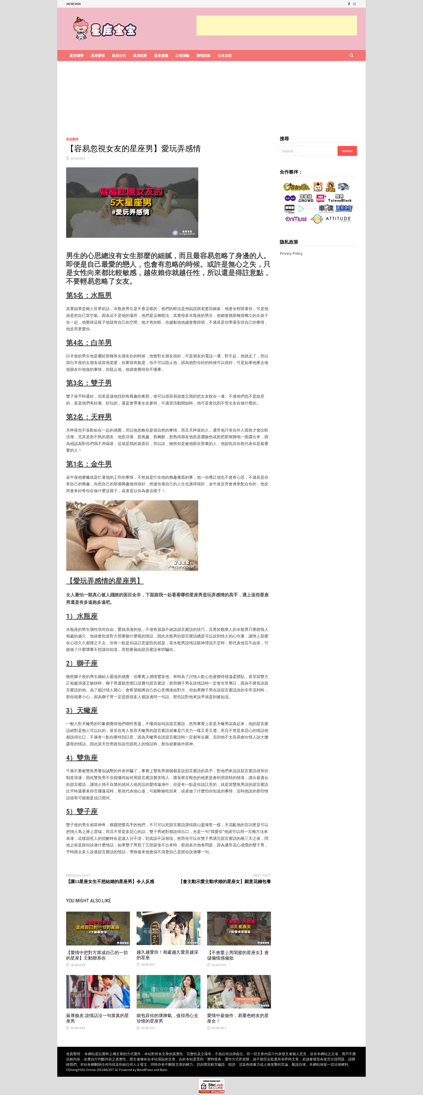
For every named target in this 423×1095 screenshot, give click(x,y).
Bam (163, 1069)
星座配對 (140, 55)
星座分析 (119, 55)
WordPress (145, 1069)
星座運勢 (77, 55)
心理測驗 (182, 55)
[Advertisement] (277, 25)
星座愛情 (98, 55)
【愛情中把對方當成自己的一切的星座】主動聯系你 (97, 955)
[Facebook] (349, 3)
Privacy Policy (291, 253)
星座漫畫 (161, 55)
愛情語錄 (204, 55)
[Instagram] (354, 3)
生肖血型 (225, 55)
